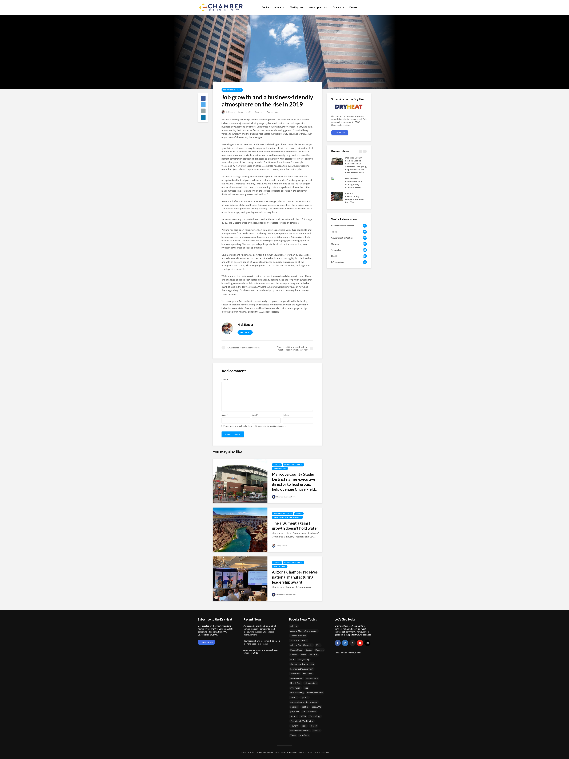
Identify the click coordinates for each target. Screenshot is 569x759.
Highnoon (325, 752)
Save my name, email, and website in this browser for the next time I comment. (256, 426)
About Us (279, 7)
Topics (265, 7)
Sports (293, 716)
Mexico (293, 697)
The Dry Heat (297, 7)
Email (255, 415)
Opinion (299, 514)
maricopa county (315, 692)
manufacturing (296, 692)
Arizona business (298, 635)
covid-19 (313, 654)
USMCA (316, 730)
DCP (292, 659)
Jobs (306, 687)
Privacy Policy (355, 652)
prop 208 (294, 711)
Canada (293, 654)
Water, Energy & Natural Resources (287, 517)
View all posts (245, 332)
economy (294, 673)
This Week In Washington (301, 721)
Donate (353, 7)
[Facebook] (338, 643)
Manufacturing (280, 566)
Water (293, 735)
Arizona (293, 626)
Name (225, 415)
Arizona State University (301, 645)
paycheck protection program (303, 702)
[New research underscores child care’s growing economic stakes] (337, 181)
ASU (318, 645)
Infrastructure (280, 468)
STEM (303, 716)
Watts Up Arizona (318, 7)
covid (303, 654)
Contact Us (338, 7)
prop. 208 (316, 706)
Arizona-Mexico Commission (303, 631)
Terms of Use (341, 652)
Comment (226, 379)
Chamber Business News (285, 497)
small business (309, 711)
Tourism (294, 725)
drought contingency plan (302, 664)
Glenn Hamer (296, 678)
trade (304, 725)
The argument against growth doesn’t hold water (295, 526)
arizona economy (298, 640)
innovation (295, 687)
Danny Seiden (281, 546)
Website (286, 415)
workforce (304, 735)
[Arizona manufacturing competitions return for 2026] (337, 196)
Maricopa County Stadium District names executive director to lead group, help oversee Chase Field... (295, 482)
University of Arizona (299, 730)
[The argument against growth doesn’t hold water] (240, 529)
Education (307, 673)
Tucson (313, 725)
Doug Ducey (303, 659)
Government (312, 678)
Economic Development (232, 90)
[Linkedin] (345, 643)
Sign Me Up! (340, 132)
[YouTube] (360, 643)
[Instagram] (367, 643)
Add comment (272, 112)
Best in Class (296, 650)
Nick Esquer (230, 112)
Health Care (295, 683)
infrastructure (311, 683)
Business (277, 465)
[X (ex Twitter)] (352, 643)
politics (305, 706)
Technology (314, 716)
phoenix (294, 706)
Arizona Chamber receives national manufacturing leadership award (295, 577)
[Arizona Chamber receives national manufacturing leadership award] (240, 578)
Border (309, 650)
